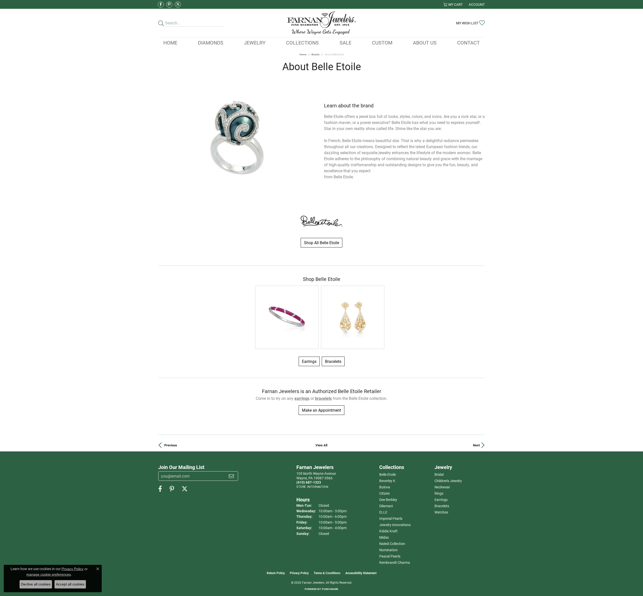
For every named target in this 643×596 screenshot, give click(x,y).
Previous (170, 445)
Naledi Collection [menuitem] (392, 543)
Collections (302, 42)
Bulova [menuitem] (384, 487)
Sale (345, 42)
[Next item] (315, 141)
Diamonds (210, 42)
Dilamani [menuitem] (386, 505)
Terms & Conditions (327, 573)
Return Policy (276, 573)
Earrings (309, 361)
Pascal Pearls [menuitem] (389, 556)
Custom (382, 42)
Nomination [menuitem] (388, 549)
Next (476, 445)
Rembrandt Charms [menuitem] (394, 562)
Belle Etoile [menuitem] (387, 474)
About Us (425, 42)
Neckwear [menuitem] (442, 487)
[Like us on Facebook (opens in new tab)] (161, 5)
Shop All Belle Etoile (321, 242)
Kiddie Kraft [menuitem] (388, 531)
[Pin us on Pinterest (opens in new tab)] (169, 5)
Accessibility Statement (361, 573)
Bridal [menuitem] (439, 474)
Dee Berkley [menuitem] (388, 499)
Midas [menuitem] (384, 537)
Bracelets (333, 361)
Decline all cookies (35, 584)
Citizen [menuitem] (384, 493)
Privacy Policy (299, 573)
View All (321, 445)
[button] (453, 4)
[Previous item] (162, 141)
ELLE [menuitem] (383, 512)
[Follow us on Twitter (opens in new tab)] (178, 5)
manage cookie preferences (48, 574)
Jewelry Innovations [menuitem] (395, 524)
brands (315, 54)
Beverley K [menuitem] (387, 480)
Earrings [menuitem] (441, 499)
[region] (238, 141)
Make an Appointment (321, 410)
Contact (468, 42)
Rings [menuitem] (439, 493)
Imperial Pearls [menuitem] (390, 518)
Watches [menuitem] (441, 512)
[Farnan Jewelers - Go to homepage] (321, 23)
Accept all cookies (70, 584)
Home (170, 42)
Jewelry (254, 42)
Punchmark (330, 589)
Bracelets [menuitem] (442, 505)
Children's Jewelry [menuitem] (448, 480)
